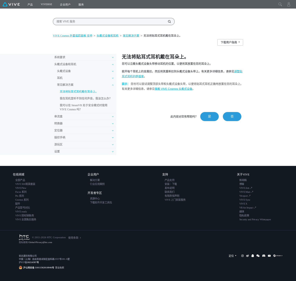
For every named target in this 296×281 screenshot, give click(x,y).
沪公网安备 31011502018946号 (38, 267)
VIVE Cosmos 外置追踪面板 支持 (72, 35)
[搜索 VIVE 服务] (167, 21)
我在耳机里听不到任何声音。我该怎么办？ (86, 98)
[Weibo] (247, 255)
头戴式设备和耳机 (108, 35)
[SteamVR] (278, 255)
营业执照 (59, 267)
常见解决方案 (131, 35)
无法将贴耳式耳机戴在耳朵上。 (79, 91)
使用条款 (73, 237)
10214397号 (33, 262)
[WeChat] (258, 255)
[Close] (280, 4)
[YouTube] (269, 255)
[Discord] (264, 255)
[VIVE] (11, 4)
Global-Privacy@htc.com (40, 242)
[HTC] (24, 237)
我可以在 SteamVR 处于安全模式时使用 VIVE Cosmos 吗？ (83, 107)
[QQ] (252, 255)
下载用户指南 (229, 42)
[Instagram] (242, 255)
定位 (231, 255)
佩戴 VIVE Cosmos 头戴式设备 (173, 88)
